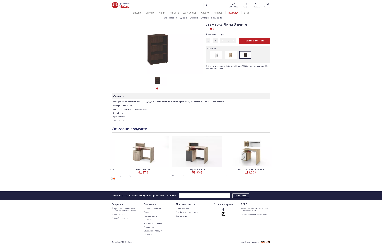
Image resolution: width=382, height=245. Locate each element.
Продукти (173, 17)
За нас (146, 212)
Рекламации (149, 227)
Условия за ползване (153, 223)
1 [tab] (157, 88)
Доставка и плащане (152, 208)
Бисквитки (148, 235)
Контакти (148, 220)
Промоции (233, 12)
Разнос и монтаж (151, 216)
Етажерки (194, 17)
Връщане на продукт (153, 231)
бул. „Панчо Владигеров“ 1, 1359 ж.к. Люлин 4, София (125, 209)
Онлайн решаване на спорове (254, 214)
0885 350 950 (119, 214)
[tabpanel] (157, 80)
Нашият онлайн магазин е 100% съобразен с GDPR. (254, 209)
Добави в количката (255, 41)
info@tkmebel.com (122, 218)
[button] (246, 5)
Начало (163, 17)
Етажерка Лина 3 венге (211, 17)
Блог (246, 12)
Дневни (183, 17)
